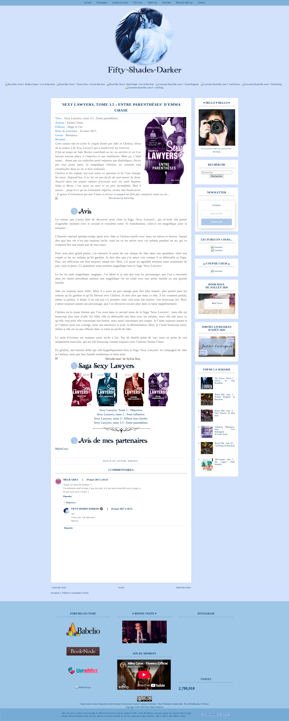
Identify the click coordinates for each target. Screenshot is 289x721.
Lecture (121, 461)
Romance (133, 461)
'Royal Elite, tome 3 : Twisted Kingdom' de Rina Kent (225, 397)
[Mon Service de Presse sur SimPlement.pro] (83, 687)
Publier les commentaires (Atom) (75, 593)
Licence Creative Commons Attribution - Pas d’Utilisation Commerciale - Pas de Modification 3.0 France (167, 704)
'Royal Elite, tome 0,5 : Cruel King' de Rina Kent (225, 444)
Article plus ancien (183, 587)
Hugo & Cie (109, 461)
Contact (201, 2)
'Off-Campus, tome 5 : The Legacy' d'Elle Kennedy (225, 461)
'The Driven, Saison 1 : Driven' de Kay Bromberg (225, 380)
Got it (224, 714)
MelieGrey (61, 448)
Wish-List (152, 2)
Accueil (87, 2)
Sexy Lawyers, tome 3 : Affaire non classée (120, 418)
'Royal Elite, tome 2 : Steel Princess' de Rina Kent (225, 413)
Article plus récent (59, 587)
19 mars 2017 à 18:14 (97, 479)
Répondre (67, 496)
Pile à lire (137, 2)
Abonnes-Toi (216, 222)
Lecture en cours (120, 2)
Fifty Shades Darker (85, 509)
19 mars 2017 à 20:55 (121, 509)
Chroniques (102, 2)
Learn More (210, 714)
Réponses (71, 503)
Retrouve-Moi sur (184, 2)
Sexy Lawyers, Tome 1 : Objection (121, 410)
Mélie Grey (70, 479)
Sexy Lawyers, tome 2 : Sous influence (120, 414)
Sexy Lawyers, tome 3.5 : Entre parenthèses (121, 422)
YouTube (166, 2)
